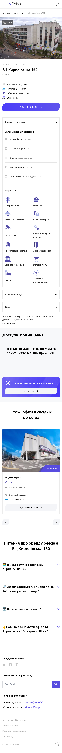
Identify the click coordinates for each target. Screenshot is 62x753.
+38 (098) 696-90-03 (34, 702)
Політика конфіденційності (15, 720)
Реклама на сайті (10, 725)
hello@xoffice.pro (32, 707)
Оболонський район (19, 93)
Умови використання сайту (15, 731)
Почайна (12, 89)
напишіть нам (9, 324)
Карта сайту (8, 736)
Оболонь (12, 97)
